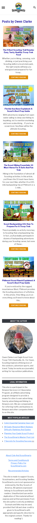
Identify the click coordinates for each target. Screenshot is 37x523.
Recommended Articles (18, 471)
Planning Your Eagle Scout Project (19, 433)
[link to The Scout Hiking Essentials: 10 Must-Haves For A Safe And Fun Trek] (18, 151)
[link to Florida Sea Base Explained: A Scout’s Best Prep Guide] (18, 95)
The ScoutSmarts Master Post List (19, 437)
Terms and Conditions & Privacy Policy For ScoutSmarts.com (18, 463)
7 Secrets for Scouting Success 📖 (19, 441)
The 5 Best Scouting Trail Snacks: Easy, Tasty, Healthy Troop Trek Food (18, 52)
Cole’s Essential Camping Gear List (19, 423)
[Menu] (3, 8)
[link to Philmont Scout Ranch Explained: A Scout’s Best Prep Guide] (18, 267)
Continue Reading (18, 77)
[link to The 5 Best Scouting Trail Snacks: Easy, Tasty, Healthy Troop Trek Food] (18, 36)
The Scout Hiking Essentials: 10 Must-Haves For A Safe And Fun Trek (18, 167)
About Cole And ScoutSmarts (18, 455)
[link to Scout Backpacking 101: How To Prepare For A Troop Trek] (18, 210)
